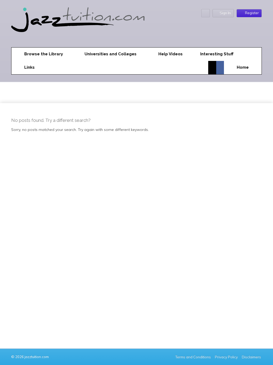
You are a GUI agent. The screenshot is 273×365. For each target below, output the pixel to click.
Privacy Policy (226, 357)
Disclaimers (252, 357)
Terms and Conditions (193, 357)
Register (252, 13)
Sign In (225, 13)
